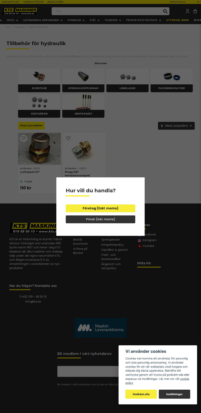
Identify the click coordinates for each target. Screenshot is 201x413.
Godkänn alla (141, 394)
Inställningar (174, 394)
